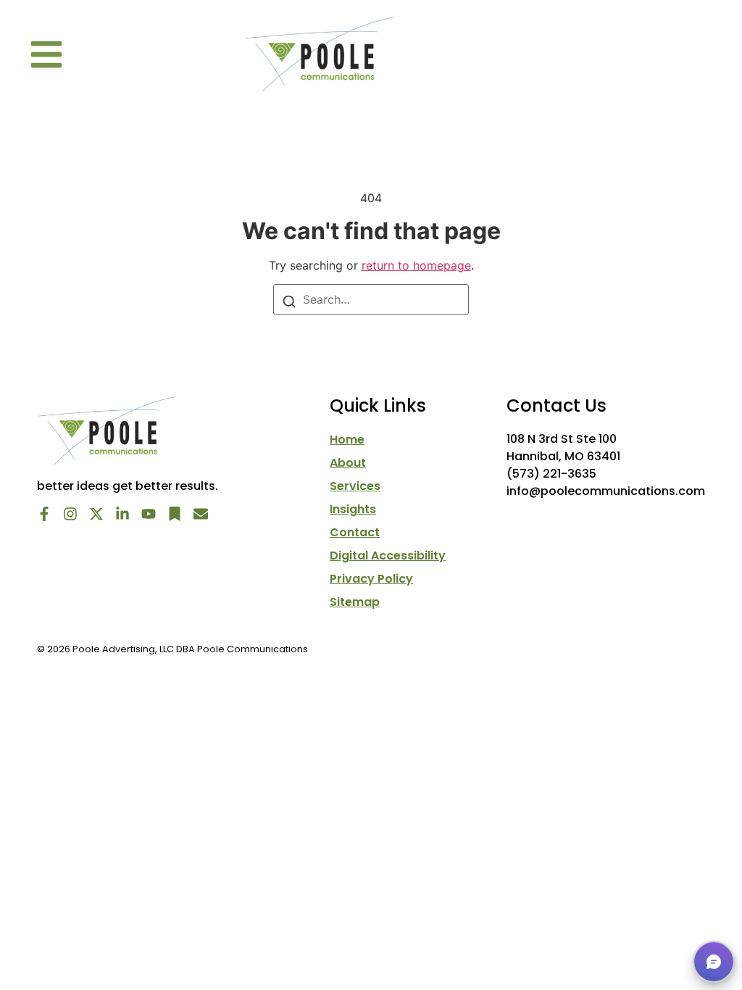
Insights (353, 509)
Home (347, 440)
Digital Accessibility (388, 556)
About (348, 463)
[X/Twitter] (96, 514)
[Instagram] (70, 514)
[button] (46, 54)
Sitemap (355, 602)
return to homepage (416, 265)
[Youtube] (148, 514)
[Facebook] (44, 514)
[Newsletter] (200, 514)
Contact (355, 532)
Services (355, 486)
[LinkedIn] (122, 514)
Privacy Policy (371, 579)
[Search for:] (371, 299)
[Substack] (174, 514)
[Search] (289, 300)
